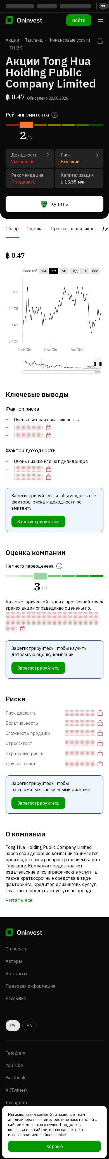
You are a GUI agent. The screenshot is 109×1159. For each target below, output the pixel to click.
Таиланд (34, 40)
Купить (59, 204)
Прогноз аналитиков (72, 228)
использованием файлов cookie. (37, 1134)
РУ (13, 1025)
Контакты (16, 973)
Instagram (16, 1102)
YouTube (14, 1065)
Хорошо (54, 1146)
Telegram (15, 1053)
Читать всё (19, 900)
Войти (78, 20)
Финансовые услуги (69, 40)
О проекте (17, 949)
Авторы (14, 961)
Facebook (15, 1077)
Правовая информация (30, 986)
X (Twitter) (16, 1090)
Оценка (35, 228)
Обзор (12, 228)
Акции (12, 40)
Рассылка (16, 998)
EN (30, 1025)
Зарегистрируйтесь (38, 521)
